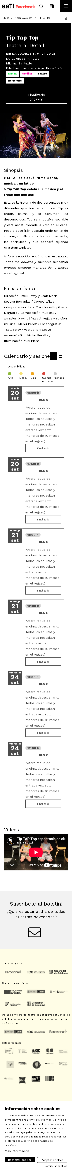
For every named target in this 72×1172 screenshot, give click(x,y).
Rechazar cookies (20, 1159)
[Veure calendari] (60, 356)
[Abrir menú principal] (66, 6)
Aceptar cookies (52, 1160)
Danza (12, 73)
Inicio (5, 18)
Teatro (42, 73)
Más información (17, 1151)
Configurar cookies (56, 1166)
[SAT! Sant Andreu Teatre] (17, 6)
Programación (23, 18)
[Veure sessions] (53, 356)
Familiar (27, 73)
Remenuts (15, 80)
